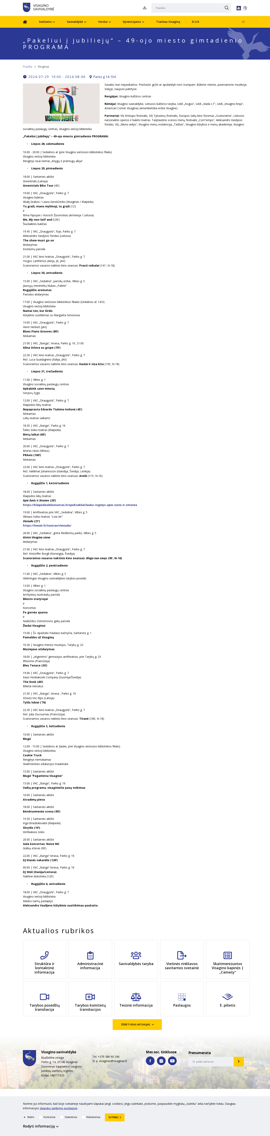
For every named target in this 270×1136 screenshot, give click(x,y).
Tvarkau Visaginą (168, 22)
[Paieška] (226, 8)
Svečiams (45, 22)
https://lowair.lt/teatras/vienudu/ (47, 525)
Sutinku (113, 1117)
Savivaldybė (75, 22)
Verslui (103, 22)
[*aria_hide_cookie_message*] (246, 1105)
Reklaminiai (93, 1117)
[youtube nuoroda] (172, 1060)
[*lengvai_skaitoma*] (239, 8)
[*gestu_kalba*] (245, 8)
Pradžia (27, 66)
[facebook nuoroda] (150, 1060)
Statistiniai (71, 1117)
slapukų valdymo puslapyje (58, 1108)
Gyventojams (132, 22)
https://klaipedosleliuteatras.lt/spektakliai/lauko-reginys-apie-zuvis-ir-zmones (80, 505)
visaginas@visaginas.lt (113, 1061)
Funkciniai (49, 1117)
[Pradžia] (28, 22)
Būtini (30, 1117)
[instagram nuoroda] (161, 1060)
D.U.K (195, 22)
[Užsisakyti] (239, 1061)
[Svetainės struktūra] (146, 8)
